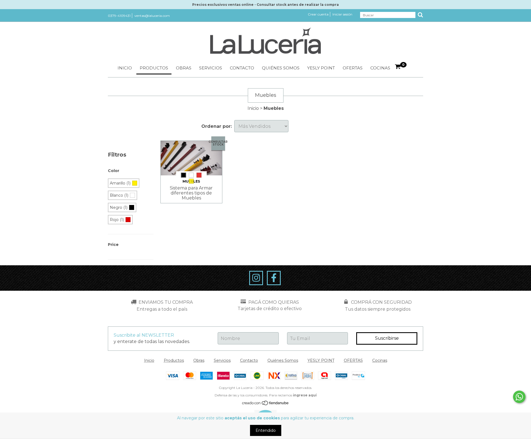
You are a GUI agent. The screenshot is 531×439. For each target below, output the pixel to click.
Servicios (210, 68)
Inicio (125, 68)
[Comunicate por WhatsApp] (519, 397)
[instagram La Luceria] (256, 278)
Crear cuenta (318, 14)
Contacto (242, 68)
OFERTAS (353, 68)
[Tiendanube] (265, 404)
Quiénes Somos (281, 68)
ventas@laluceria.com (152, 16)
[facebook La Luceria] (274, 278)
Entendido (266, 430)
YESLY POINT (321, 68)
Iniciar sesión (342, 14)
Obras (183, 68)
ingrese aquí (305, 395)
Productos (154, 68)
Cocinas (380, 68)
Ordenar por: (216, 126)
